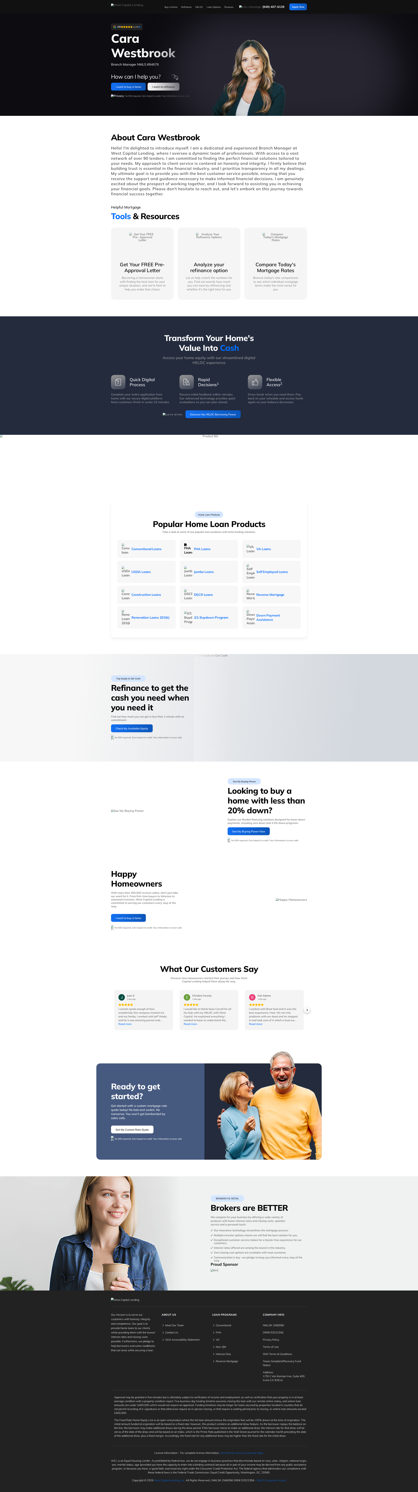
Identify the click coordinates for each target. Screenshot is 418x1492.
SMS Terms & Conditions (277, 1354)
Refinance (186, 7)
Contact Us (171, 1332)
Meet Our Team (174, 1325)
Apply (298, 6)
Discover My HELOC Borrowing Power (213, 414)
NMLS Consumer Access (271, 1480)
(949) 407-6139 (273, 6)
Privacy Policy (271, 1339)
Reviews (228, 7)
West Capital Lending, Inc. (169, 1480)
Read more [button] (125, 1024)
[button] (111, 1010)
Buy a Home (171, 7)
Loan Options (214, 7)
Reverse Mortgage (227, 1361)
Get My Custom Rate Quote (132, 1129)
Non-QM (221, 1346)
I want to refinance (163, 86)
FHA (218, 1332)
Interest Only (223, 1354)
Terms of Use (271, 1346)
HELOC (199, 7)
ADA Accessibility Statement (182, 1339)
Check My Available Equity (132, 728)
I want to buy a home (128, 86)
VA (217, 1339)
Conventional (223, 1325)
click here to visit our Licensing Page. (242, 1452)
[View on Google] (121, 997)
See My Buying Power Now (248, 831)
